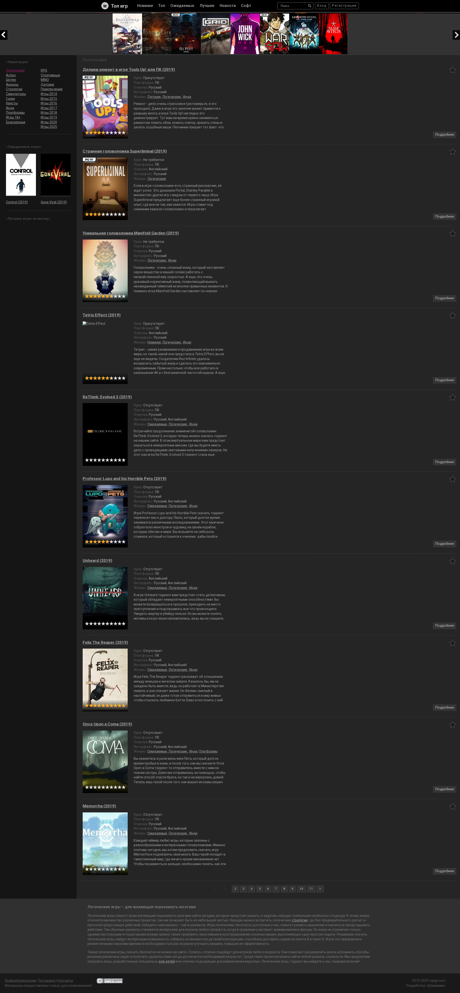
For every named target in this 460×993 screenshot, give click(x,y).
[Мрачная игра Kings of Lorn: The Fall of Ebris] (157, 15)
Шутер (11, 80)
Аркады (12, 84)
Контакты (65, 980)
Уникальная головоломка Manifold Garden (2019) (131, 233)
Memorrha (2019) (99, 806)
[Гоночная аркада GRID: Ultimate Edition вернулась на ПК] (215, 15)
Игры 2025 (49, 127)
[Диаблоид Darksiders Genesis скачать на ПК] (127, 15)
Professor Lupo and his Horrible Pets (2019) (124, 478)
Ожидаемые (157, 424)
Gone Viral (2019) (54, 202)
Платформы (208, 751)
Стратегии (14, 89)
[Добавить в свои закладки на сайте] (452, 69)
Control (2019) (17, 202)
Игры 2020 (49, 122)
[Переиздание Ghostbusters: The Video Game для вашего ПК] (304, 15)
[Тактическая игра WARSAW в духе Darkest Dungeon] (274, 15)
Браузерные (15, 122)
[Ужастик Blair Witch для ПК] (333, 15)
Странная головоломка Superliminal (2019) (125, 151)
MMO (45, 80)
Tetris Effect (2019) (102, 315)
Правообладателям (20, 980)
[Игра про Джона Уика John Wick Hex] (245, 15)
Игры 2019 (49, 117)
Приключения (52, 89)
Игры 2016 (49, 103)
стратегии (299, 920)
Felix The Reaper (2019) (105, 642)
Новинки (154, 342)
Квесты (12, 103)
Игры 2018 (49, 112)
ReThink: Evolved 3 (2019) (107, 397)
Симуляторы (16, 94)
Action (11, 75)
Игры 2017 (49, 108)
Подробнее (444, 135)
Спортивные (50, 75)
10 (123, 133)
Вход (322, 5)
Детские (154, 97)
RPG (44, 70)
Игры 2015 (49, 99)
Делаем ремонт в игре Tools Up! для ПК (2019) (129, 69)
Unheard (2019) (97, 560)
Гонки (10, 99)
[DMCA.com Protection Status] (110, 981)
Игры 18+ (13, 117)
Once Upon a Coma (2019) (107, 724)
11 (311, 888)
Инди (187, 97)
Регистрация (344, 5)
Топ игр (119, 6)
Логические (172, 97)
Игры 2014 (49, 94)
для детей (167, 961)
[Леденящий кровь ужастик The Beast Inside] (186, 15)
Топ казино (47, 980)
